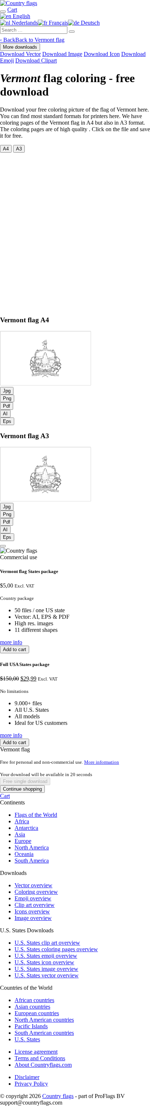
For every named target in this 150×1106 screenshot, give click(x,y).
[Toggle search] (3, 12)
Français (57, 23)
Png (7, 398)
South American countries (44, 1033)
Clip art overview (35, 905)
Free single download (25, 781)
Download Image (62, 54)
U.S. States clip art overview (47, 943)
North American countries (44, 1020)
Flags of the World (36, 815)
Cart (5, 796)
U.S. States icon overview (44, 962)
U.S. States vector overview (47, 975)
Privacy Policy (31, 1084)
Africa (22, 821)
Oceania (24, 854)
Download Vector (20, 54)
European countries (37, 1013)
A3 (19, 149)
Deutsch (89, 23)
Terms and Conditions (40, 1058)
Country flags (58, 1096)
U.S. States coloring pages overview (56, 949)
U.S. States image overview (46, 969)
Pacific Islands (31, 1026)
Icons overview (32, 911)
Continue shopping (22, 789)
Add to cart (14, 649)
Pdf (6, 406)
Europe (23, 841)
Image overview (33, 918)
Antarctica (26, 828)
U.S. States (27, 1039)
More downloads (20, 47)
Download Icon (102, 54)
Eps (7, 421)
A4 (6, 149)
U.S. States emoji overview (46, 956)
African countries (34, 1000)
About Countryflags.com (43, 1065)
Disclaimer (27, 1077)
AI (5, 413)
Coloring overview (36, 892)
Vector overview (33, 885)
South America (32, 860)
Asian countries (32, 1007)
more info (11, 642)
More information (101, 762)
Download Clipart (36, 60)
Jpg (7, 390)
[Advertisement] (75, 231)
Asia (20, 834)
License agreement (36, 1052)
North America (32, 847)
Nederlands (24, 23)
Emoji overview (33, 898)
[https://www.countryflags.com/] (18, 3)
